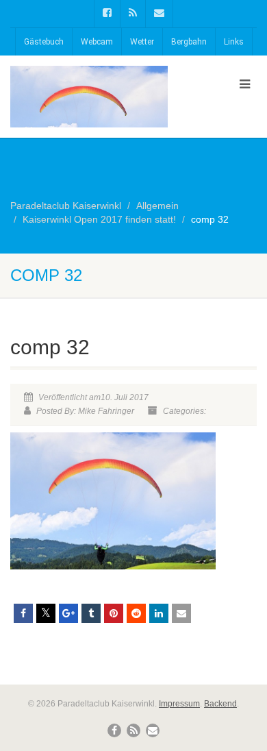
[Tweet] (45, 613)
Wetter (142, 42)
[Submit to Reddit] (136, 613)
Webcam (97, 42)
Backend (220, 704)
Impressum (179, 704)
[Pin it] (113, 613)
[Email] (181, 613)
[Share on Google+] (68, 613)
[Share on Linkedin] (158, 613)
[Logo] (89, 118)
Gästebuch (44, 42)
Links (234, 42)
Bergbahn (189, 42)
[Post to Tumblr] (91, 613)
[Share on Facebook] (23, 613)
